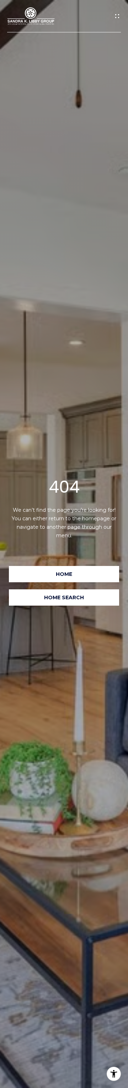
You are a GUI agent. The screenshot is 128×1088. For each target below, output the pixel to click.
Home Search (64, 597)
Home (64, 574)
